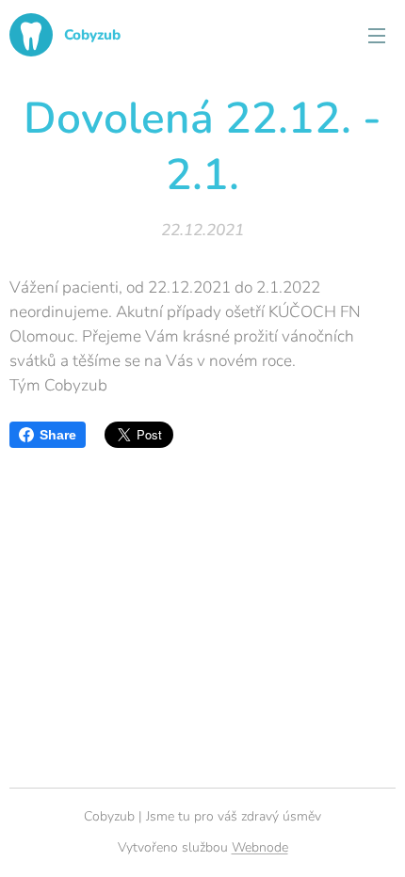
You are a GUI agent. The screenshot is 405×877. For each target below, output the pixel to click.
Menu (377, 35)
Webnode (260, 847)
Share (58, 434)
